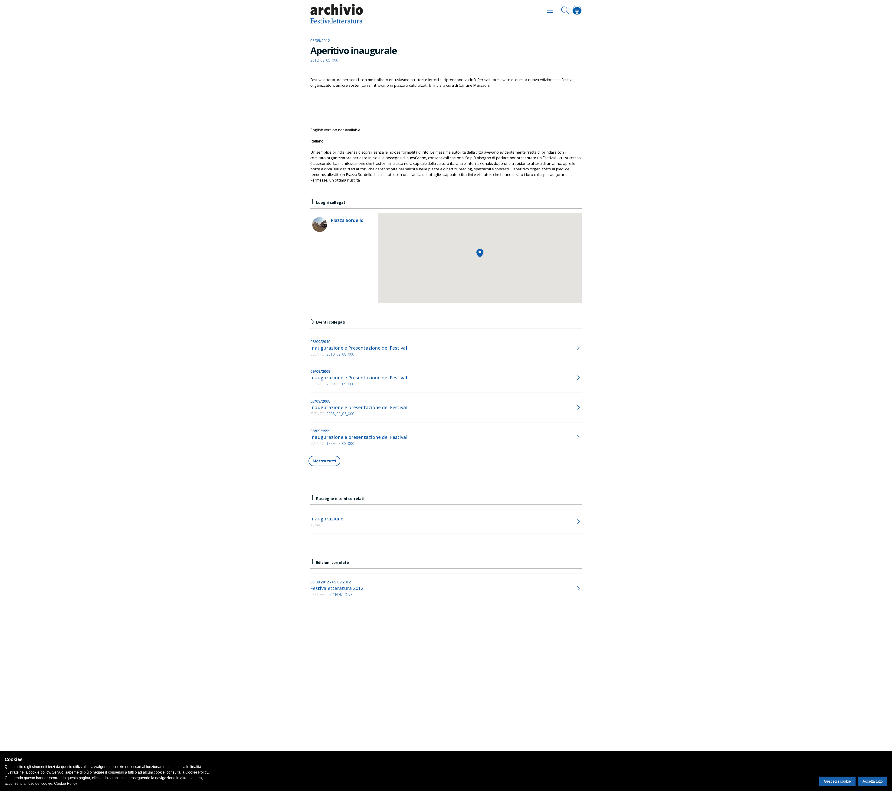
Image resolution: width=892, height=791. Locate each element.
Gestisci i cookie (837, 781)
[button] (480, 253)
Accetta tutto (872, 781)
